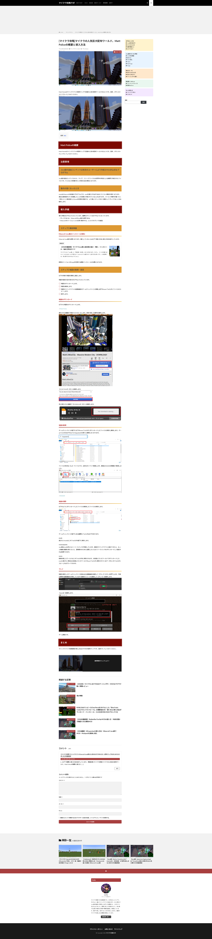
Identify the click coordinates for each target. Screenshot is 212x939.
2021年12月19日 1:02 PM (68, 759)
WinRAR (62, 496)
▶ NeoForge (129, 63)
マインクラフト (69, 32)
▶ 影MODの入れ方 (131, 72)
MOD (86, 3)
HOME (61, 32)
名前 (61, 797)
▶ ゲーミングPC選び (131, 76)
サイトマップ (118, 929)
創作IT (111, 3)
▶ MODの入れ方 (130, 45)
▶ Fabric (128, 61)
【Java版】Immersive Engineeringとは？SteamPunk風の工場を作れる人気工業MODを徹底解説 (141, 861)
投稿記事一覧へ (105, 916)
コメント (62, 780)
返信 (117, 768)
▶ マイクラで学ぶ (130, 92)
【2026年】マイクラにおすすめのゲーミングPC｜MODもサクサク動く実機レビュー (99, 685)
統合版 (91, 3)
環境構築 (105, 3)
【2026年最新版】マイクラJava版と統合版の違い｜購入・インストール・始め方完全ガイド (84, 248)
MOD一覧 (79, 48)
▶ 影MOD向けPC (130, 74)
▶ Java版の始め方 (130, 43)
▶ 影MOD (128, 58)
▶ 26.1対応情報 (130, 56)
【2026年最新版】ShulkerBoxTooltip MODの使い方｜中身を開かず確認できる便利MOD (98, 720)
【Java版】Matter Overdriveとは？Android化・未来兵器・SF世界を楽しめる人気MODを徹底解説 (118, 861)
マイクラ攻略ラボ (67, 3)
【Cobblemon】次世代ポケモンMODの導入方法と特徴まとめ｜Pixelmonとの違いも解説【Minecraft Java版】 (94, 861)
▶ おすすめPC (129, 49)
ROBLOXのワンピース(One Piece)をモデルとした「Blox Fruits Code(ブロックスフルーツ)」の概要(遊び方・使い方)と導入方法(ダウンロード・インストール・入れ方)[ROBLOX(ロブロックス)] (99, 710)
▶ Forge (128, 65)
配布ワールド (97, 3)
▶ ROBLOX (129, 94)
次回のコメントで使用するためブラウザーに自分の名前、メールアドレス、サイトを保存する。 (85, 817)
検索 (126, 100)
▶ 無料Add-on (129, 85)
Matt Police (63, 308)
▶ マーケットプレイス (132, 83)
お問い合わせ (109, 929)
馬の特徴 (80, 696)
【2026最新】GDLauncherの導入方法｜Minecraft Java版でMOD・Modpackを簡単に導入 (96, 732)
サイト (60, 810)
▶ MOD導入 (129, 59)
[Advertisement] (106, 19)
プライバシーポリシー (96, 929)
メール (61, 804)
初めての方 (79, 3)
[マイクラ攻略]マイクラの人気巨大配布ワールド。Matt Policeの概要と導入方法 (93, 32)
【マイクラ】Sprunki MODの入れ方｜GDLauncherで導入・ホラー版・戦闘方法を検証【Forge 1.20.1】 (70, 861)
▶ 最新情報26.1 (130, 47)
